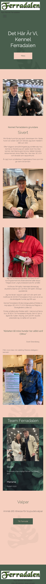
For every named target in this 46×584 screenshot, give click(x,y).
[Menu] (5, 16)
